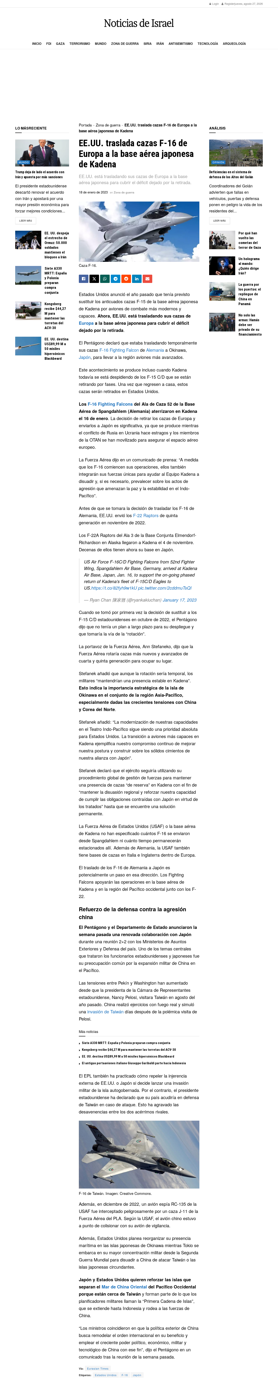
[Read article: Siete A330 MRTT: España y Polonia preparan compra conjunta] (28, 275)
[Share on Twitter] (94, 279)
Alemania (155, 350)
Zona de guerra (125, 43)
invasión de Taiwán (105, 1011)
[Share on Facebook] (83, 279)
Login (215, 3)
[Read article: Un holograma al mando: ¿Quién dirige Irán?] (222, 265)
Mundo (100, 43)
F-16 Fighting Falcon (119, 350)
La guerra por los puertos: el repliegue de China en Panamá (249, 294)
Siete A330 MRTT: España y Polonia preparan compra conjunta (126, 1043)
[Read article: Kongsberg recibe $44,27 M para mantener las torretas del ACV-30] (28, 310)
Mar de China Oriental (124, 1286)
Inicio (36, 43)
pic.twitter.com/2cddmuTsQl (164, 588)
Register (229, 3)
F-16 (125, 1375)
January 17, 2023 (180, 600)
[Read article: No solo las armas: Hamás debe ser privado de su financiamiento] (222, 322)
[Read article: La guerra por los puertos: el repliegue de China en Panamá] (222, 291)
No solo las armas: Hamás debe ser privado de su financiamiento (250, 324)
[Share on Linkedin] (137, 279)
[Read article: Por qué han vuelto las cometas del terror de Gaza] (222, 240)
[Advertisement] (139, 86)
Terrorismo (80, 43)
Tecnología (208, 43)
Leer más (27, 220)
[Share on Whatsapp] (105, 279)
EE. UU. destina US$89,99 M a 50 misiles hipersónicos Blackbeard (128, 1056)
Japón (85, 357)
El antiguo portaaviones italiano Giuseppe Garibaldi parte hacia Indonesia (134, 1063)
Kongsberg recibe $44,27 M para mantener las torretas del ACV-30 (129, 1050)
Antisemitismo (181, 43)
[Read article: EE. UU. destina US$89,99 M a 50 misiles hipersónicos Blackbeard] (28, 346)
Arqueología (234, 43)
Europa (86, 323)
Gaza (60, 43)
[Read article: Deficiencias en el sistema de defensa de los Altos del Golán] (236, 153)
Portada (85, 125)
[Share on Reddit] (126, 279)
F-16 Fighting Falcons (110, 404)
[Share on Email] (147, 279)
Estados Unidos (106, 1375)
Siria (148, 43)
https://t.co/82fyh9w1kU (114, 588)
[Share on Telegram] (115, 279)
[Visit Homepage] (139, 23)
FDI (48, 43)
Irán (160, 43)
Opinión (218, 162)
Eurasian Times (98, 1368)
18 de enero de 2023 (93, 192)
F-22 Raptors (146, 515)
